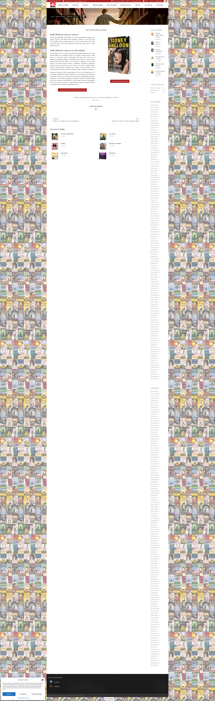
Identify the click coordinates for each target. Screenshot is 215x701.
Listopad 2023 (154, 179)
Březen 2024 (154, 170)
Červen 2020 (154, 272)
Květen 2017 (154, 354)
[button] (42, 680)
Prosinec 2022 (154, 204)
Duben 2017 (154, 356)
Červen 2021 (154, 245)
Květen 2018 (154, 326)
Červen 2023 (154, 191)
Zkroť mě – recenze (158, 43)
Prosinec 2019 (154, 283)
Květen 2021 (154, 247)
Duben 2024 (154, 168)
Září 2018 (153, 317)
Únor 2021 (153, 254)
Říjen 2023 (153, 182)
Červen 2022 (154, 218)
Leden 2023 (154, 202)
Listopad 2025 (154, 125)
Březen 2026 (154, 116)
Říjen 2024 (153, 154)
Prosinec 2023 (154, 177)
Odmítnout (23, 694)
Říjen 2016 (153, 369)
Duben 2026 (154, 114)
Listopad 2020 (154, 261)
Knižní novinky (93, 97)
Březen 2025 (154, 143)
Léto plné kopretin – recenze (160, 72)
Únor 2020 (153, 279)
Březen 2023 (154, 197)
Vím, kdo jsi (112, 134)
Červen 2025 (154, 136)
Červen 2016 (154, 378)
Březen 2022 (154, 225)
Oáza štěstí (64, 153)
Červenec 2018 (155, 322)
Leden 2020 (154, 281)
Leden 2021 (154, 256)
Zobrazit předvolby (37, 694)
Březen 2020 (154, 277)
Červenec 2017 (155, 349)
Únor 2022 (153, 227)
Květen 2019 (154, 299)
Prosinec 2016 (154, 365)
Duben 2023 (154, 195)
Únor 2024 (153, 173)
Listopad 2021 (154, 234)
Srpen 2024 (154, 159)
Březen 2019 (154, 304)
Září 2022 (153, 211)
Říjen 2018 (153, 315)
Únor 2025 (153, 145)
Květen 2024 (154, 166)
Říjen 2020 (153, 263)
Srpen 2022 (154, 213)
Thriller (97, 100)
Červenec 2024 (155, 161)
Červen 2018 (154, 324)
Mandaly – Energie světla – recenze (159, 35)
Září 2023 (153, 184)
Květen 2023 (154, 193)
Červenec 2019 (155, 295)
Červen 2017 (154, 351)
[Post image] (54, 136)
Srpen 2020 (154, 268)
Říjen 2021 (153, 236)
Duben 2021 (154, 250)
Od (104, 97)
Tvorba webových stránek (73, 695)
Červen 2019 (154, 297)
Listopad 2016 (154, 367)
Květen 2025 (154, 139)
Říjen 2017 (153, 342)
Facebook (56, 682)
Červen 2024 (154, 164)
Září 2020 (153, 265)
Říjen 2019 (153, 288)
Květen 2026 (154, 112)
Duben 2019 (154, 302)
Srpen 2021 (154, 240)
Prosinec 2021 (154, 231)
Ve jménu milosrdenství (67, 134)
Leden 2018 (154, 335)
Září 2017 (153, 345)
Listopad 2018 (154, 313)
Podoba (63, 143)
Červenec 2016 (155, 376)
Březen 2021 (154, 252)
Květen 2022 (154, 220)
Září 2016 (153, 372)
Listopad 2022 (154, 207)
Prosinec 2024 (154, 150)
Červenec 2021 (155, 243)
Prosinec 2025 (154, 123)
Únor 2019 (153, 306)
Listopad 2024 (154, 152)
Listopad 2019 (154, 286)
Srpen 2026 (154, 105)
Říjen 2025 (153, 127)
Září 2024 (153, 157)
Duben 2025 (154, 141)
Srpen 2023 (154, 186)
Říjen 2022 (153, 209)
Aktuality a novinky (84, 97)
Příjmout (9, 694)
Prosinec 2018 (154, 311)
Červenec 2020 (155, 270)
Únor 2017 (153, 360)
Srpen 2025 (154, 132)
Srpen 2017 (154, 347)
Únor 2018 (153, 333)
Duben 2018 (154, 329)
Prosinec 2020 (154, 259)
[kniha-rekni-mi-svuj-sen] (119, 55)
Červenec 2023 (155, 188)
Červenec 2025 (155, 134)
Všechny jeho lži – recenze (160, 64)
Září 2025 (153, 130)
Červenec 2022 (155, 216)
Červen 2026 (154, 109)
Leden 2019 (154, 308)
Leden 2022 (154, 229)
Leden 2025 (154, 148)
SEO (82, 695)
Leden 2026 (154, 121)
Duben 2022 (154, 222)
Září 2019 (153, 290)
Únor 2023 (153, 200)
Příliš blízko (112, 153)
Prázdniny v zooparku (115, 143)
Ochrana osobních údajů (23, 697)
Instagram (56, 686)
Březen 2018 (154, 331)
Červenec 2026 (155, 107)
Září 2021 (153, 238)
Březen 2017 (154, 358)
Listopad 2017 (154, 340)
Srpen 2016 (154, 374)
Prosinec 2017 (154, 338)
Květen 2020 (154, 274)
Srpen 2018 (154, 320)
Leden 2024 (154, 175)
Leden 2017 (154, 363)
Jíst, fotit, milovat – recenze (159, 57)
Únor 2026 (153, 118)
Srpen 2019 (154, 292)
